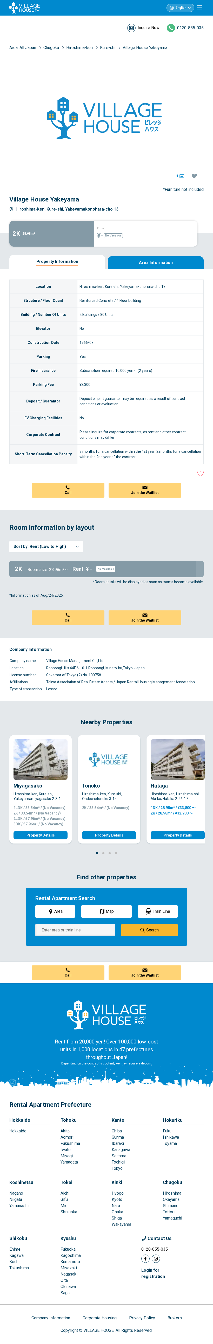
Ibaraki (118, 1143)
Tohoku (69, 1120)
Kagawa (16, 1255)
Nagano (16, 1193)
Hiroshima (172, 1193)
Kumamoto (70, 1261)
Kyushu (68, 1238)
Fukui (167, 1131)
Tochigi (118, 1162)
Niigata (15, 1199)
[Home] (106, 1014)
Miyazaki (69, 1267)
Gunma (118, 1137)
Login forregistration (153, 1273)
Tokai (66, 1182)
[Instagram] (156, 1259)
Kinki (117, 1182)
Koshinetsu (21, 1182)
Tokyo (117, 1168)
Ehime (15, 1249)
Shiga (117, 1218)
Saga (65, 1292)
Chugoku (172, 1182)
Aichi (65, 1193)
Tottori (169, 1211)
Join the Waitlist (145, 493)
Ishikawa (171, 1137)
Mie (64, 1205)
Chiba (117, 1131)
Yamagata (69, 1162)
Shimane (170, 1205)
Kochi (14, 1261)
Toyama (170, 1143)
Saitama (119, 1155)
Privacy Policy (142, 1317)
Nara (116, 1205)
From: (101, 228)
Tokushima (19, 1267)
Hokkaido (19, 1120)
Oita (64, 1280)
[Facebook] (145, 1259)
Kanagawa (121, 1149)
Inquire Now (148, 27)
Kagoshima (71, 1255)
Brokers (175, 1317)
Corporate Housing (100, 1317)
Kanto (118, 1120)
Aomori (67, 1137)
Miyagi (67, 1155)
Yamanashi (19, 1205)
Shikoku (18, 1238)
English (181, 8)
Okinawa (68, 1286)
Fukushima (70, 1143)
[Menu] (199, 8)
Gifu (64, 1199)
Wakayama (121, 1224)
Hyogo (118, 1193)
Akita (65, 1131)
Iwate (66, 1149)
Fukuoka (68, 1249)
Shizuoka (69, 1211)
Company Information (50, 1317)
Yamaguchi (172, 1218)
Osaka (117, 1211)
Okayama (171, 1199)
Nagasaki (69, 1274)
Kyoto (117, 1199)
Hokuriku (173, 1120)
